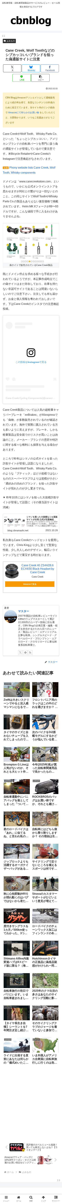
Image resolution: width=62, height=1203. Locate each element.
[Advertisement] (31, 1103)
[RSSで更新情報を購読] (30, 652)
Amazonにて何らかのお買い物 (23, 112)
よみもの (11, 41)
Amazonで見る (30, 584)
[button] (40, 78)
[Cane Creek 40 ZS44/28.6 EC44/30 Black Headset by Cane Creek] (12, 571)
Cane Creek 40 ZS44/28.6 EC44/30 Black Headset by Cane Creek (37, 569)
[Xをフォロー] (20, 652)
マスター (23, 611)
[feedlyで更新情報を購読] (25, 652)
